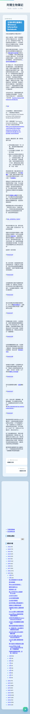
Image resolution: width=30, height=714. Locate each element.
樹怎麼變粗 (12, 582)
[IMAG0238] (9, 356)
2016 (9, 571)
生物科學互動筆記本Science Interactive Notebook (15, 25)
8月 (10, 661)
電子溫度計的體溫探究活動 (16, 643)
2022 (9, 556)
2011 (9, 688)
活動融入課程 (13, 195)
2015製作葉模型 (13, 600)
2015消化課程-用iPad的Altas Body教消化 (15, 636)
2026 (9, 546)
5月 (10, 668)
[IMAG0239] (9, 336)
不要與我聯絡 (11, 529)
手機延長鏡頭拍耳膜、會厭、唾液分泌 (15, 652)
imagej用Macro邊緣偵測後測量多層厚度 (16, 614)
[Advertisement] (15, 494)
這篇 (19, 384)
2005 (9, 702)
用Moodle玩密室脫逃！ (15, 584)
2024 (9, 551)
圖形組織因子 (16, 304)
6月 (10, 665)
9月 (10, 658)
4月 (10, 670)
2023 (9, 554)
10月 (10, 656)
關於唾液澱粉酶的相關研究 (16, 626)
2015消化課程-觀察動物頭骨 (16, 640)
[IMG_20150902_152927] (13, 219)
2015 (9, 573)
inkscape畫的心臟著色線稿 (16, 611)
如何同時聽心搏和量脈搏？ (16, 603)
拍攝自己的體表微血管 (15, 605)
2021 (9, 558)
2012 (9, 685)
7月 (10, 663)
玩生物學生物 (11, 531)
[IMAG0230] (9, 274)
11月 (10, 577)
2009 (9, 693)
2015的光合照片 (13, 595)
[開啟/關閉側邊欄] (25, 709)
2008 (9, 695)
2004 (9, 705)
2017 (9, 568)
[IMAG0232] (9, 294)
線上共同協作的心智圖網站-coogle (15, 592)
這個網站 (13, 178)
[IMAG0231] (9, 313)
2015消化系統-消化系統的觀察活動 (16, 632)
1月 (10, 677)
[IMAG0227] (9, 391)
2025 (9, 549)
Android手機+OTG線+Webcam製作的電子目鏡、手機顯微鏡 (16, 647)
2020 (9, 561)
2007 (9, 697)
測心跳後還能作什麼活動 (15, 580)
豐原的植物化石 (13, 587)
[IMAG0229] (9, 254)
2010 (9, 690)
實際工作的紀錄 (14, 371)
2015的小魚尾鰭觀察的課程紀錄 (16, 622)
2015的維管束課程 (14, 598)
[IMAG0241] (9, 413)
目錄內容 (13, 236)
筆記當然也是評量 (13, 53)
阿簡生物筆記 (15, 5)
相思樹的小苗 (12, 589)
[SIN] (7, 106)
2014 (9, 680)
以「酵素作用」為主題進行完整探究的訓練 (16, 628)
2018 (9, 566)
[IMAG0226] (9, 376)
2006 (9, 700)
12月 (10, 575)
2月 (10, 675)
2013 (9, 683)
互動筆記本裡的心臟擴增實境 (16, 608)
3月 (10, 673)
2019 (9, 563)
